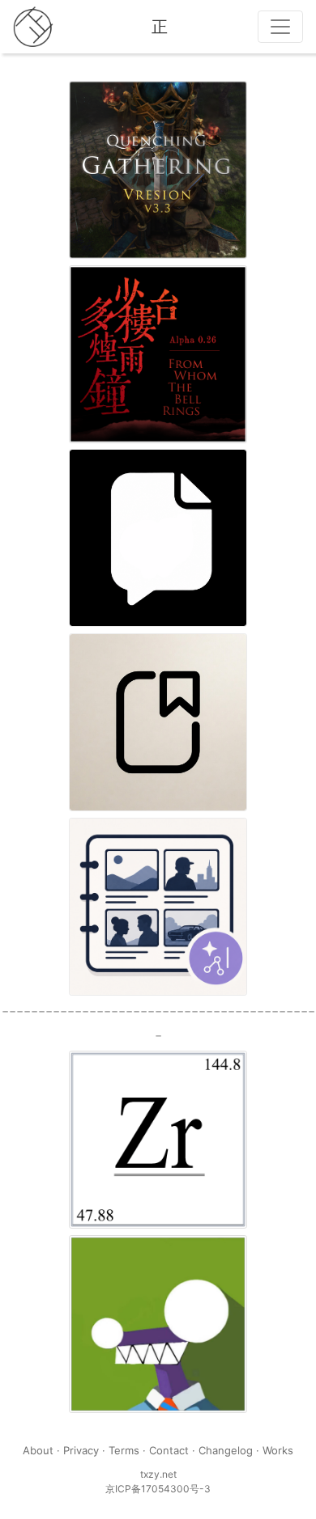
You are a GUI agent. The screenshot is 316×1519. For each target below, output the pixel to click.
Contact (169, 1450)
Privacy (81, 1450)
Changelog (226, 1450)
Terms (124, 1450)
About (38, 1450)
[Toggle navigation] (280, 27)
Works (278, 1450)
